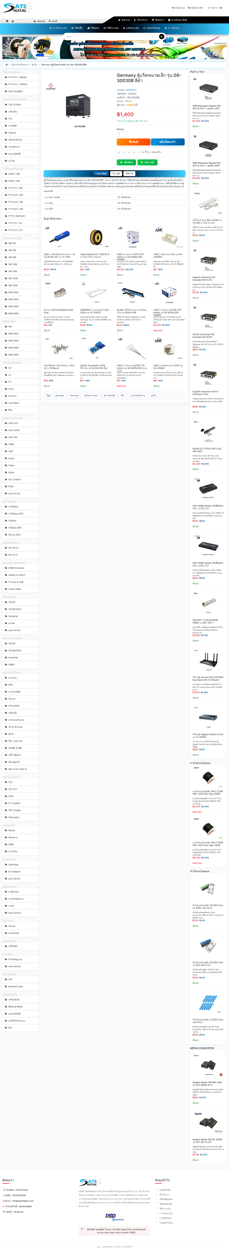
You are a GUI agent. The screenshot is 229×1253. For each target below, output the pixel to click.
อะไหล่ (11, 160)
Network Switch (11, 637)
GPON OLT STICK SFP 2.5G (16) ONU (207, 450)
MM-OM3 (13, 299)
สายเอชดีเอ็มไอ (10, 542)
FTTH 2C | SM (15, 195)
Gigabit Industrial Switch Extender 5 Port (205, 392)
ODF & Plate (14, 104)
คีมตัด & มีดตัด (15, 1006)
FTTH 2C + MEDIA (17, 84)
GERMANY (131, 90)
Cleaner (12, 132)
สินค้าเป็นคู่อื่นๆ (15, 91)
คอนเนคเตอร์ (14, 912)
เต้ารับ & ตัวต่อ (15, 726)
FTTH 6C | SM (15, 209)
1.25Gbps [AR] (15, 513)
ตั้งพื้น (11, 844)
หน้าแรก (125, 19)
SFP (10, 979)
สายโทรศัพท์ (14, 691)
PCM (10, 486)
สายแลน (12, 677)
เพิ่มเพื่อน (128, 162)
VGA (10, 451)
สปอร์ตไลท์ (13, 933)
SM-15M (12, 271)
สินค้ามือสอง (9, 974)
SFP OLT (12, 789)
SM (10, 326)
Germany (74, 395)
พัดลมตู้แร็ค (13, 762)
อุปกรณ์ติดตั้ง (14, 153)
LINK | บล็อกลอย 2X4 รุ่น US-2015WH (168, 255)
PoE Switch (9, 596)
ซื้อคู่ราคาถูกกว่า (11, 71)
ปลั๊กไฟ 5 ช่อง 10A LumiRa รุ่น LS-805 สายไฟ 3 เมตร (207, 221)
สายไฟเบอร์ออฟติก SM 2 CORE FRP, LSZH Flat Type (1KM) (208, 792)
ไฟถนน (11, 926)
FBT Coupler (14, 810)
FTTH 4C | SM (15, 202)
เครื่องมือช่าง (9, 994)
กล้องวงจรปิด (9, 886)
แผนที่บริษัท (164, 1190)
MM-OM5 (13, 313)
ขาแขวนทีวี (8, 824)
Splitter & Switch (16, 575)
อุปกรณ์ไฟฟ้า (9, 940)
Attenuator (13, 817)
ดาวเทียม (7, 953)
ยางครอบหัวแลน (16, 719)
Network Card (15, 986)
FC (9, 381)
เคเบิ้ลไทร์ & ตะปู (16, 1020)
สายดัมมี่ (12, 125)
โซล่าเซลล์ (8, 920)
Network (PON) (11, 776)
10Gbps (12, 520)
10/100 (11, 602)
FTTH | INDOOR (16, 216)
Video (11, 465)
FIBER (11, 664)
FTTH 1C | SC (15, 223)
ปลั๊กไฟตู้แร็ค (14, 755)
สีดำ (123, 395)
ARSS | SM (14, 181)
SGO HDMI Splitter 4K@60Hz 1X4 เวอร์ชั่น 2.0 (208, 564)
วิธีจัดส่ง (94, 28)
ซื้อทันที (133, 141)
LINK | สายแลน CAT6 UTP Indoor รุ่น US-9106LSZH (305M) (130, 257)
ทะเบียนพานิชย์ (179, 19)
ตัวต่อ (11, 388)
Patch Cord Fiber (12, 237)
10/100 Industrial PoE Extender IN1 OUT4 (203, 335)
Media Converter (12, 417)
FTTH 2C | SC (15, 230)
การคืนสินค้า (165, 1218)
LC (9, 374)
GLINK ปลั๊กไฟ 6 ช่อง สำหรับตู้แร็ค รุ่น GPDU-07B (131, 311)
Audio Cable (14, 589)
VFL (10, 118)
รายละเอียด (101, 173)
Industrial (13, 616)
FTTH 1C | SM (15, 188)
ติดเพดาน (13, 837)
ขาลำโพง (13, 851)
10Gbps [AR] (14, 527)
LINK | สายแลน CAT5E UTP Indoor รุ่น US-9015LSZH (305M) (167, 312)
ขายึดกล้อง (13, 891)
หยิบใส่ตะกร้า (167, 141)
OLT (10, 782)
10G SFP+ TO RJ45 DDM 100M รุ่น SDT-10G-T (205, 621)
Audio (11, 458)
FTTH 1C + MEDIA (17, 77)
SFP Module (9, 501)
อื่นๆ (10, 410)
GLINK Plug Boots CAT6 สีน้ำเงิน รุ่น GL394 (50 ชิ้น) (93, 366)
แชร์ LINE (150, 162)
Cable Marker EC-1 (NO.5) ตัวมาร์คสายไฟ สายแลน (95, 255)
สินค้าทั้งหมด (153, 28)
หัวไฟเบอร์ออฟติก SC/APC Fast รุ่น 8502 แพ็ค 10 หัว (208, 906)
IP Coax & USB (15, 582)
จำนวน (120, 129)
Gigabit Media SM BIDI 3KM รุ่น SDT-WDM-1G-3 (207, 1083)
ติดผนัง (11, 830)
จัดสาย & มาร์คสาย (17, 769)
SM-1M (12, 243)
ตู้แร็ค (34, 64)
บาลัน (11, 905)
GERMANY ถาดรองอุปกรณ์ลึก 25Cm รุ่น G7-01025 (94, 311)
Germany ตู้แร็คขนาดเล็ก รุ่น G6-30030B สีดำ (64, 64)
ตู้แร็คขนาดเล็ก (91, 395)
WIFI (10, 684)
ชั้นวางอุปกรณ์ (15, 741)
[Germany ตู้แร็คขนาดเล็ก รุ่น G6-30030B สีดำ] (78, 107)
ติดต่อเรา (160, 19)
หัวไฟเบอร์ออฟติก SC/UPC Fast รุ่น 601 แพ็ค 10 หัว (208, 963)
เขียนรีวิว (157, 152)
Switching (13, 864)
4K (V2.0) (13, 547)
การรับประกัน (59, 28)
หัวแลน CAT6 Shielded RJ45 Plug (58, 311)
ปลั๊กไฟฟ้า (13, 946)
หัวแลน (11, 698)
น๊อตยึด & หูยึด (15, 748)
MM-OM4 (13, 306)
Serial (11, 472)
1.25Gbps (13, 506)
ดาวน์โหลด (173, 28)
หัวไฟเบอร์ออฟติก (12, 362)
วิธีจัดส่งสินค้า (166, 1204)
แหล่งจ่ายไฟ (9, 859)
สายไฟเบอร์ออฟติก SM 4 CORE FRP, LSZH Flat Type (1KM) (208, 843)
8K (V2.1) (13, 554)
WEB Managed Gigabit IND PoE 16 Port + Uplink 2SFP (207, 107)
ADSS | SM (14, 174)
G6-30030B (109, 395)
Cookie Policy (166, 1222)
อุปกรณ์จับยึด (14, 1013)
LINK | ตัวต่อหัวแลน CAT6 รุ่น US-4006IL (168, 366)
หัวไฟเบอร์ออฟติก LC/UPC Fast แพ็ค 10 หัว (208, 1021)
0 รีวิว (146, 152)
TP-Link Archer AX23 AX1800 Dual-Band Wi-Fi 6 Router (208, 678)
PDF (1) (129, 173)
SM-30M (13, 285)
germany (59, 395)
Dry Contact (14, 479)
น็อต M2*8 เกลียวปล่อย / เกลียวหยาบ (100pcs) (59, 366)
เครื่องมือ (12, 111)
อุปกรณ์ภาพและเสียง (13, 562)
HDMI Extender (16, 568)
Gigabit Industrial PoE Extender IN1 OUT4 (204, 278)
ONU (10, 796)
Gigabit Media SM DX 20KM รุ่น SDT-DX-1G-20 (207, 1140)
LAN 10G (12, 437)
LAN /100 (13, 423)
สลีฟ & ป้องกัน (15, 139)
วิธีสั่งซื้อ (78, 28)
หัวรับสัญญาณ (15, 959)
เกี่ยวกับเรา (142, 19)
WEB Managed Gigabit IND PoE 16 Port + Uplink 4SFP (207, 164)
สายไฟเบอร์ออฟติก (12, 168)
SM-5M (12, 257)
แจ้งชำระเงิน (132, 28)
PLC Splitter (14, 803)
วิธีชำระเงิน (113, 28)
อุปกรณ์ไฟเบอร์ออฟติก (14, 99)
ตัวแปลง (12, 396)
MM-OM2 (13, 292)
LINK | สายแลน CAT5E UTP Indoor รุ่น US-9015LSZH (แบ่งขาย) (132, 368)
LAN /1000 (13, 430)
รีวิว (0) (116, 173)
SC (9, 367)
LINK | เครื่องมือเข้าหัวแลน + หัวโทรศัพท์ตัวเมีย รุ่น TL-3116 (59, 255)
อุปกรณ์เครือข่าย (20, 64)
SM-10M (12, 264)
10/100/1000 (14, 609)
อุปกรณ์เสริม (14, 493)
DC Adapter (14, 871)
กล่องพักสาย (14, 146)
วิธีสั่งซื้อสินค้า (166, 1199)
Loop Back (13, 403)
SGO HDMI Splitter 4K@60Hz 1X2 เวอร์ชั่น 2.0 (208, 507)
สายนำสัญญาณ (16, 898)
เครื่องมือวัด (13, 999)
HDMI (11, 444)
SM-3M (12, 250)
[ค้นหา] (161, 36)
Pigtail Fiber (9, 321)
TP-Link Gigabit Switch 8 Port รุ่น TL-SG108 (208, 735)
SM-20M (13, 278)
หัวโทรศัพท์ (13, 705)
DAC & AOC (14, 534)
